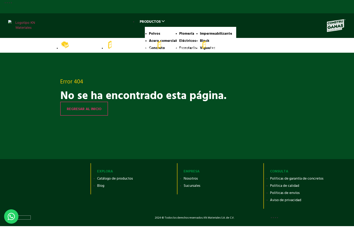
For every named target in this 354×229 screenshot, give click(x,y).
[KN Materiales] (23, 25)
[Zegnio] (18, 217)
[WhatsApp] (11, 216)
